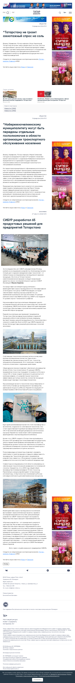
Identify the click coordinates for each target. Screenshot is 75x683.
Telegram (30, 67)
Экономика (42, 211)
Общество (42, 24)
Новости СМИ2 (10, 108)
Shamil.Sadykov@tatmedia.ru (11, 668)
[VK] (6, 570)
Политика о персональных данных (13, 649)
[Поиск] (60, 13)
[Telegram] (27, 570)
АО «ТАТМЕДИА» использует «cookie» (13, 656)
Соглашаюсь (37, 679)
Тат (13, 12)
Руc (4, 12)
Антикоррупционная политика (11, 652)
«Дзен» (23, 67)
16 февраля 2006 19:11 (39, 26)
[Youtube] (68, 570)
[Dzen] (48, 570)
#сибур (6, 564)
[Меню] (70, 12)
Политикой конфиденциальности (49, 676)
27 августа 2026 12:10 (39, 214)
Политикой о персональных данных (27, 676)
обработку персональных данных (60, 674)
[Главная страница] (36, 12)
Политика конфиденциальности (12, 664)
